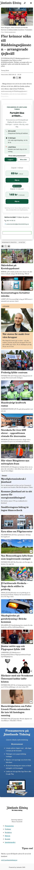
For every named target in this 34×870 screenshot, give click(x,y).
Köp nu (17, 180)
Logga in (10, 159)
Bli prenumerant (17, 744)
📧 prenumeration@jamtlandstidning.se (17, 224)
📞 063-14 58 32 (10, 220)
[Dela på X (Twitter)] (17, 77)
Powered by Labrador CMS (17, 867)
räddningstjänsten (9, 242)
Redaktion (8, 832)
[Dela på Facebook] (14, 77)
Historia (7, 836)
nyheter (22, 242)
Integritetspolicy (10, 842)
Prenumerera (9, 826)
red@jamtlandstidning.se (9, 860)
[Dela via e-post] (19, 77)
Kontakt (7, 839)
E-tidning (8, 829)
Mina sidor (23, 159)
